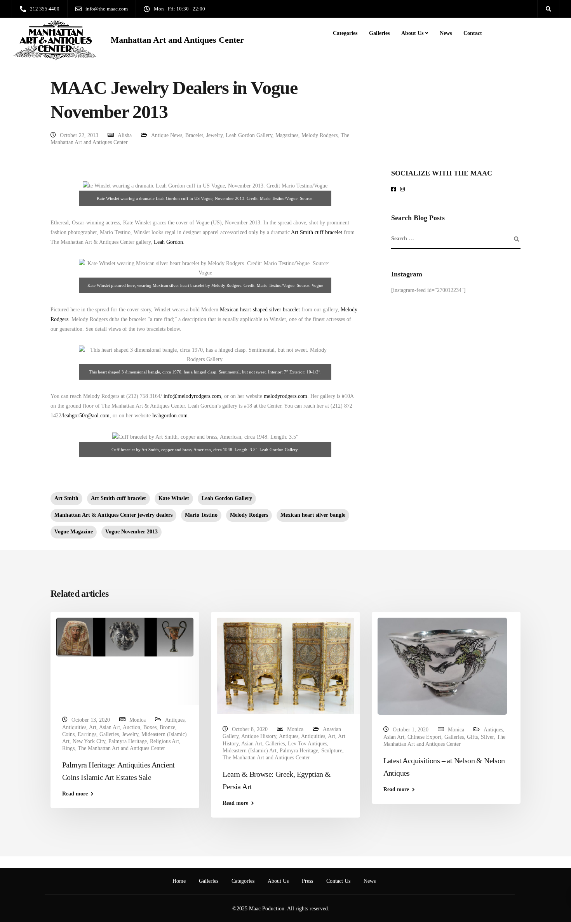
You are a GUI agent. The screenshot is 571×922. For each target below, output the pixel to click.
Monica (137, 720)
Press (307, 881)
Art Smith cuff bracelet (316, 232)
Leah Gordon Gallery (249, 135)
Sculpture (331, 751)
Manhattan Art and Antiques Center (177, 40)
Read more (75, 794)
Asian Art (109, 727)
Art (92, 727)
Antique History (258, 736)
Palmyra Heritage (127, 741)
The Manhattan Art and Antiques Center (121, 748)
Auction (131, 727)
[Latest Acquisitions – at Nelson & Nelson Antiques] (442, 666)
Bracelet (194, 135)
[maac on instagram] (403, 190)
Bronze (167, 727)
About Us (412, 33)
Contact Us (338, 881)
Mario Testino (201, 515)
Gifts (472, 737)
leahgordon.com (170, 415)
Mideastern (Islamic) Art (250, 751)
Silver (487, 737)
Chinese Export (424, 737)
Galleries (379, 33)
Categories (345, 33)
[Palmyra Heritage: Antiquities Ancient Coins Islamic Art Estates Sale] (124, 637)
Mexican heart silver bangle (312, 515)
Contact (472, 33)
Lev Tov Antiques (307, 744)
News (446, 33)
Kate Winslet (173, 498)
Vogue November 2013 (131, 532)
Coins (68, 734)
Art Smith (66, 498)
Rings (68, 748)
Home (179, 881)
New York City (89, 741)
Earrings (87, 734)
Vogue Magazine (73, 532)
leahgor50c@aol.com (86, 415)
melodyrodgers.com (285, 396)
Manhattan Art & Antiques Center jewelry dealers (113, 515)
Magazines (286, 135)
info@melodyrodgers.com (191, 396)
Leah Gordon (168, 242)
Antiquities (74, 727)
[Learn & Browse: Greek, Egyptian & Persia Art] (285, 665)
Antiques (175, 720)
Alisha (125, 135)
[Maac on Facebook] (395, 190)
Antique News (166, 135)
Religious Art (164, 741)
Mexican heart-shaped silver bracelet (260, 310)
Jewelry (214, 135)
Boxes (150, 727)
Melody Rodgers (319, 135)
